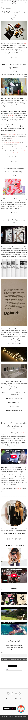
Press (7, 698)
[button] (26, 2)
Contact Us (12, 698)
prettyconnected (20, 150)
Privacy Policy (18, 698)
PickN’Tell (21, 432)
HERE (12, 138)
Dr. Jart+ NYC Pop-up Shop (14, 220)
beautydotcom (6, 154)
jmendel (15, 152)
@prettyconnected (19, 146)
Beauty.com (10, 115)
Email (2, 652)
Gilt (25, 43)
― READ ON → (14, 57)
